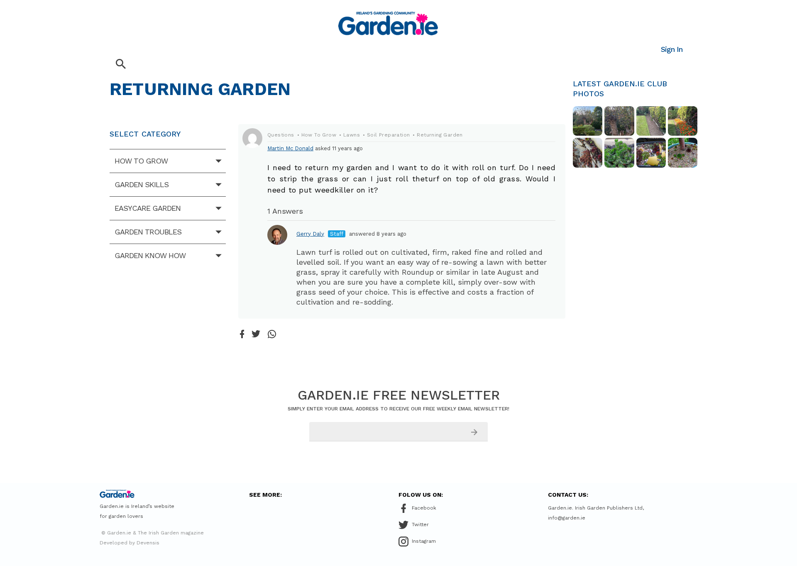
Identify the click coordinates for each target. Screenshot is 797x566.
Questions (280, 135)
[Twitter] (256, 334)
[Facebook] (242, 334)
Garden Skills (142, 184)
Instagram (424, 541)
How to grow (141, 160)
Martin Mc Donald (290, 148)
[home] (388, 23)
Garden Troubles (148, 231)
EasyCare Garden (148, 208)
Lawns (351, 135)
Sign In (671, 49)
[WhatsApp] (272, 334)
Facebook (424, 508)
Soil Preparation (388, 135)
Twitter (420, 524)
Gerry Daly (310, 234)
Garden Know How (150, 255)
